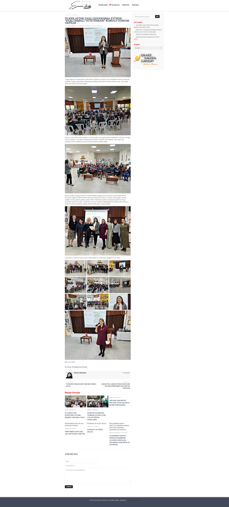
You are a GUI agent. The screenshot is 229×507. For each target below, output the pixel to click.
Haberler (66, 410)
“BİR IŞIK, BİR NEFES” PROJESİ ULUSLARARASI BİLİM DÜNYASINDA (119, 403)
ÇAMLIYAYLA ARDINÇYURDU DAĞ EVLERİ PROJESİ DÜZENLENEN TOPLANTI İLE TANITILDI (115, 386)
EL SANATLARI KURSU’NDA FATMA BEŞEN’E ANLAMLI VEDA (75, 415)
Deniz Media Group (133, 500)
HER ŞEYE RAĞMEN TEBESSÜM (146, 34)
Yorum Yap (99, 26)
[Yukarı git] (226, 504)
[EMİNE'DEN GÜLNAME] (81, 9)
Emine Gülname (71, 26)
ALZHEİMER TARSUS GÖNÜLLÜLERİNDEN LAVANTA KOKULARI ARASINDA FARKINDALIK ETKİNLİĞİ (119, 440)
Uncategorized (116, 432)
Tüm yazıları (126, 372)
